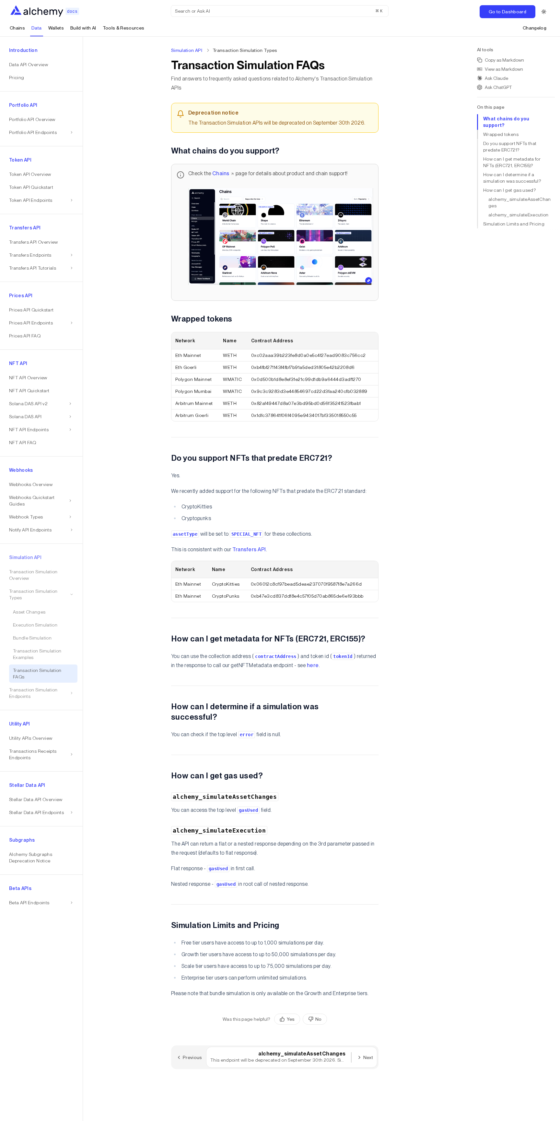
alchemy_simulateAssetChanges (519, 202)
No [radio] (318, 1019)
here (313, 665)
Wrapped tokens (501, 134)
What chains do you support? (506, 122)
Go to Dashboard (507, 11)
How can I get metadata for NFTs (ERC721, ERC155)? (512, 162)
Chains (220, 173)
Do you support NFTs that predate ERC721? (509, 146)
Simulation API (186, 50)
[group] (300, 1019)
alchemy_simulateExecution (518, 214)
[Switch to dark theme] (544, 12)
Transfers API (249, 549)
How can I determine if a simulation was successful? (512, 178)
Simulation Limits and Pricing (513, 223)
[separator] (83, 579)
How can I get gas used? (509, 190)
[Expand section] (70, 403)
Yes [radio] (291, 1019)
